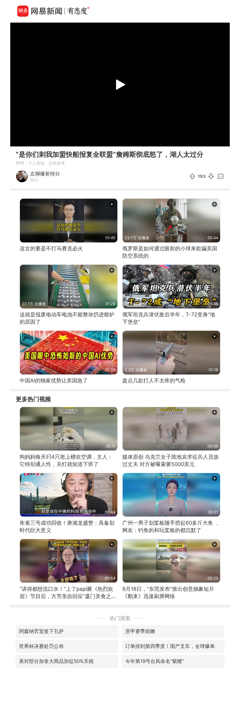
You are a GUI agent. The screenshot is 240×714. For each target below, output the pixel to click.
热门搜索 (120, 618)
